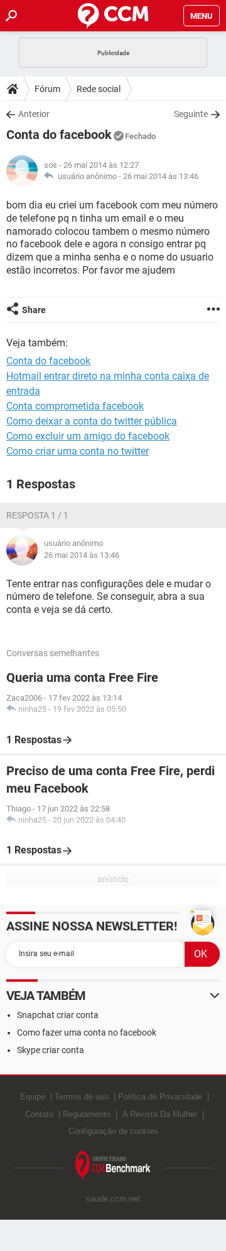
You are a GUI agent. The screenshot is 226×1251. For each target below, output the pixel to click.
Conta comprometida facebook (75, 406)
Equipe (32, 1096)
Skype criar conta (50, 1050)
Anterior (34, 114)
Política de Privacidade (160, 1096)
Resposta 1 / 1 (37, 515)
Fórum (47, 89)
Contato (39, 1114)
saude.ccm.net (113, 1198)
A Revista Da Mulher (159, 1114)
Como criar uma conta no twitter (77, 451)
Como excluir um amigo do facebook (88, 436)
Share (34, 310)
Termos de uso (82, 1096)
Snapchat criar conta (58, 1015)
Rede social (99, 89)
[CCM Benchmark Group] (113, 1166)
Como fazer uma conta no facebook (86, 1032)
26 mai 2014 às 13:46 (160, 176)
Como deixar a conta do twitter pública (91, 421)
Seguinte (191, 114)
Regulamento (86, 1114)
